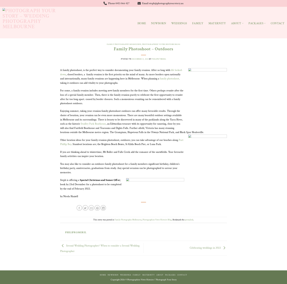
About (236, 23)
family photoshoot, (170, 78)
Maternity (217, 23)
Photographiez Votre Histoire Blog (161, 44)
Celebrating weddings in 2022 (206, 248)
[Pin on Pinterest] (97, 208)
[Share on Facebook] (79, 208)
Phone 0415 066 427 (119, 3)
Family (197, 23)
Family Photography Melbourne (124, 44)
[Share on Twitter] (85, 208)
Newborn (158, 23)
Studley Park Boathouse (93, 124)
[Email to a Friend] (91, 208)
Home (142, 23)
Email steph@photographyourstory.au (163, 3)
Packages (255, 23)
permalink (189, 219)
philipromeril (159, 59)
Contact (278, 23)
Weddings (179, 23)
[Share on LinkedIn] (103, 208)
